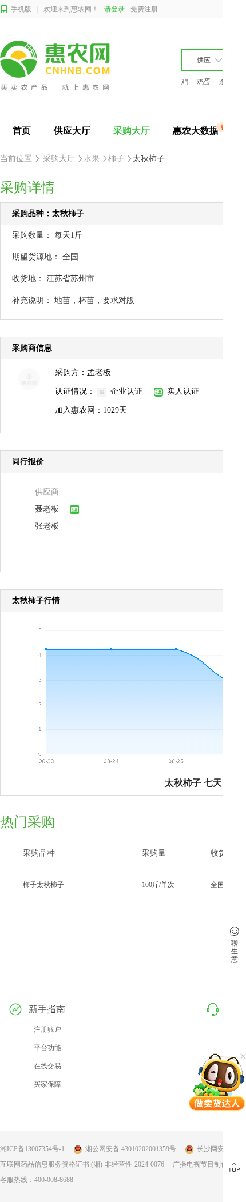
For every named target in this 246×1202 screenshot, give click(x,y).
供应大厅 (72, 130)
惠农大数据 (196, 130)
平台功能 (47, 1048)
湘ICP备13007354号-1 (32, 1149)
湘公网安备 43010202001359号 (130, 1149)
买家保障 (47, 1084)
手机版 (21, 9)
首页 (22, 130)
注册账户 (47, 1029)
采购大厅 (131, 130)
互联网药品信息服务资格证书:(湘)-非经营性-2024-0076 (82, 1164)
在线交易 (47, 1066)
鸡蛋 (204, 82)
